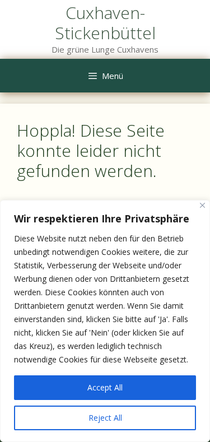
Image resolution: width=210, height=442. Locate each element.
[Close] (202, 205)
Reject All (105, 417)
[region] (105, 321)
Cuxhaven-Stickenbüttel (105, 22)
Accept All (105, 387)
